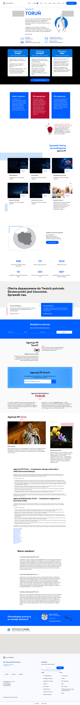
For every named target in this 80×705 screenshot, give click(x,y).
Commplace (8, 3)
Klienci (41, 3)
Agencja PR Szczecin (17, 535)
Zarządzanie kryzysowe (48, 681)
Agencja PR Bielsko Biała (17, 537)
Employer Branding (47, 694)
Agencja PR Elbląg (16, 542)
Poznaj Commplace (52, 242)
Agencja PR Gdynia (16, 539)
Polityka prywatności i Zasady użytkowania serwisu (67, 690)
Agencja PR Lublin (16, 534)
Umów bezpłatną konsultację (40, 80)
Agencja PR (27, 18)
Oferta (29, 3)
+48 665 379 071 (71, 3)
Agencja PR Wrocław (17, 529)
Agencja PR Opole (16, 536)
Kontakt (58, 3)
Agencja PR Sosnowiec (17, 540)
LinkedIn (26, 629)
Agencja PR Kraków (16, 530)
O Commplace (64, 675)
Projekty (35, 3)
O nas (45, 3)
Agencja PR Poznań (16, 532)
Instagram (21, 674)
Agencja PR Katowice (17, 531)
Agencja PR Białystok (17, 538)
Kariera (50, 3)
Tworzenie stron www (48, 691)
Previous (50, 422)
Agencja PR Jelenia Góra (17, 541)
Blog (62, 683)
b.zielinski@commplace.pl (55, 621)
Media (54, 3)
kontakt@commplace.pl (8, 664)
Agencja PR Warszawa (17, 533)
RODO (62, 693)
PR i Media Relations (47, 675)
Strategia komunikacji (47, 678)
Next (56, 422)
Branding (45, 683)
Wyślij (60, 667)
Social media (46, 686)
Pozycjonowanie (46, 689)
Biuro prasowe (64, 686)
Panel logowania (64, 681)
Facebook (13, 674)
